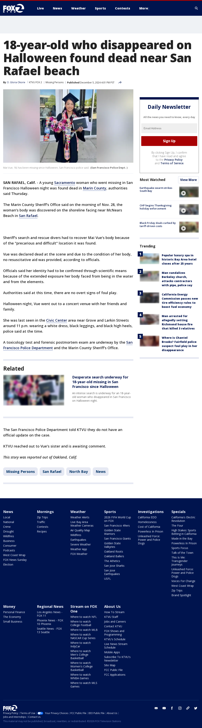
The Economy (12, 617)
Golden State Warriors (112, 532)
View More (188, 180)
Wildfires (8, 536)
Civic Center (56, 320)
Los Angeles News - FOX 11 (49, 613)
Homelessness (147, 522)
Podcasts (9, 550)
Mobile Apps (112, 652)
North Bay (78, 471)
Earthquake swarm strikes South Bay (156, 189)
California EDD (147, 517)
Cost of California (149, 527)
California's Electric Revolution (183, 519)
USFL (107, 578)
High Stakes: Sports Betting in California (183, 532)
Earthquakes (78, 540)
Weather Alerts (79, 517)
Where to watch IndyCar (80, 644)
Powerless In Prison (150, 531)
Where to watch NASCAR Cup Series (82, 636)
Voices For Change (183, 581)
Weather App (78, 549)
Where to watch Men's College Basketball (80, 654)
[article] (33, 390)
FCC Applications (114, 674)
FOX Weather (78, 554)
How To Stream (114, 612)
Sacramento (64, 182)
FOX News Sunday (15, 560)
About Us (112, 606)
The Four (177, 525)
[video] (189, 191)
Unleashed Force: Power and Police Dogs (149, 539)
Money (9, 606)
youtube (164, 708)
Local (6, 517)
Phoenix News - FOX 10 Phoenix (50, 622)
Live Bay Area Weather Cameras (82, 523)
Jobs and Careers (115, 621)
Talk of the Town (182, 553)
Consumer (9, 545)
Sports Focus (179, 548)
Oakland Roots (113, 551)
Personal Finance (14, 612)
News (101, 471)
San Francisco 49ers (117, 525)
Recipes (42, 531)
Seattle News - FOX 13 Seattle (49, 630)
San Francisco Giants (117, 538)
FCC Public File (113, 670)
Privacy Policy (173, 159)
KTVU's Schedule (114, 639)
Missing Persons (55, 82)
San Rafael (28, 215)
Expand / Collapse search (196, 8)
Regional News (50, 606)
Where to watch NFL (83, 617)
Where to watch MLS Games (83, 684)
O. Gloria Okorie (16, 82)
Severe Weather (80, 544)
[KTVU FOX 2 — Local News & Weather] (16, 8)
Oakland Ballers (114, 556)
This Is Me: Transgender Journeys (179, 560)
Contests (42, 527)
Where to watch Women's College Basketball (81, 666)
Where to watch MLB (84, 630)
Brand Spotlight (181, 595)
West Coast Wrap (14, 555)
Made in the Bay (181, 538)
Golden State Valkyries (112, 545)
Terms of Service (171, 163)
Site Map (109, 665)
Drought (8, 531)
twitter (196, 708)
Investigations (151, 511)
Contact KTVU (113, 626)
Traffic (41, 522)
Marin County (94, 188)
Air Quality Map (80, 530)
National (8, 522)
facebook (172, 708)
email (156, 708)
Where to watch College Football (80, 623)
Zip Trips (42, 517)
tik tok (188, 708)
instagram (180, 708)
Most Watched (152, 179)
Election (8, 564)
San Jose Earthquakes (112, 572)
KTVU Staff (111, 617)
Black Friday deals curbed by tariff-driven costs (158, 224)
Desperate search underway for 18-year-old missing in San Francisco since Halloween (100, 382)
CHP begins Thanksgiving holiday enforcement (156, 207)
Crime (7, 527)
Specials (178, 511)
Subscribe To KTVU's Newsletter (117, 658)
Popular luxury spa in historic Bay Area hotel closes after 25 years (179, 259)
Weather (78, 511)
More (143, 8)
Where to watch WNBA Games (80, 676)
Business (9, 541)
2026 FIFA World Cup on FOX (117, 519)
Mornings (45, 511)
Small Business (12, 621)
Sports (110, 511)
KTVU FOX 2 (35, 82)
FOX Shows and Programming (114, 632)
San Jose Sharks (114, 565)
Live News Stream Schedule (115, 645)
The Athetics (112, 561)
